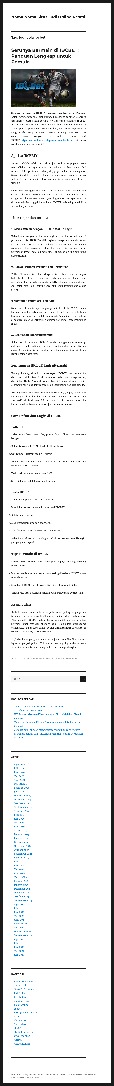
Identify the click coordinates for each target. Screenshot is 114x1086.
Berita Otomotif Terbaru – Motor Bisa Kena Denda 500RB (70, 1075)
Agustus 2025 (21, 811)
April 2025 (19, 826)
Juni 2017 (19, 954)
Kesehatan (20, 997)
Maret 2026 (20, 783)
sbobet (27, 658)
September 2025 (23, 807)
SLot (16, 1016)
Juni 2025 (19, 818)
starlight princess (23, 1032)
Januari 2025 (21, 838)
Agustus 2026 (21, 764)
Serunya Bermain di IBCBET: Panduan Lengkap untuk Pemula (45, 56)
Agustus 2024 (21, 857)
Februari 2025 (21, 834)
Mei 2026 (19, 776)
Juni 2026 (19, 772)
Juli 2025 (19, 814)
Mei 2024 (19, 869)
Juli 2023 (19, 908)
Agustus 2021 (21, 939)
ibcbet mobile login (53, 658)
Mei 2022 (19, 927)
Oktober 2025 (21, 803)
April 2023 (19, 919)
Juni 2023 (19, 912)
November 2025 (23, 799)
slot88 (17, 1028)
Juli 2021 (18, 943)
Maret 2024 (20, 877)
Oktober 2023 (21, 896)
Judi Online (20, 993)
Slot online (20, 1024)
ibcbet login (38, 658)
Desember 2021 (22, 931)
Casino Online (21, 985)
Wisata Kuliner (22, 1043)
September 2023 (23, 900)
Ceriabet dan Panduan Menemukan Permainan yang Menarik (47, 729)
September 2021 (23, 935)
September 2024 (23, 853)
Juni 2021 (19, 947)
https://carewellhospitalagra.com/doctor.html (47, 140)
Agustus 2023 (21, 904)
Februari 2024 (21, 881)
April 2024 (19, 873)
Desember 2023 (22, 888)
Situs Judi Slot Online (25, 1012)
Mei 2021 (19, 950)
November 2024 (23, 846)
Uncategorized (22, 1036)
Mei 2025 (19, 822)
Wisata (18, 1039)
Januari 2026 (21, 791)
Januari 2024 (21, 884)
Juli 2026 (19, 768)
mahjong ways (22, 1001)
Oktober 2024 (21, 849)
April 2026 (20, 780)
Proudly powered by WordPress (25, 1078)
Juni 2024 (19, 865)
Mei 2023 (19, 916)
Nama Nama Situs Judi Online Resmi (48, 17)
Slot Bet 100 (20, 1020)
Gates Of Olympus (24, 989)
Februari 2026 (22, 787)
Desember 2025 (22, 795)
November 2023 (23, 892)
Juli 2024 (19, 861)
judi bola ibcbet (70, 658)
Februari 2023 (21, 923)
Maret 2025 (20, 830)
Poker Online (21, 1004)
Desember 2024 (22, 842)
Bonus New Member (25, 981)
